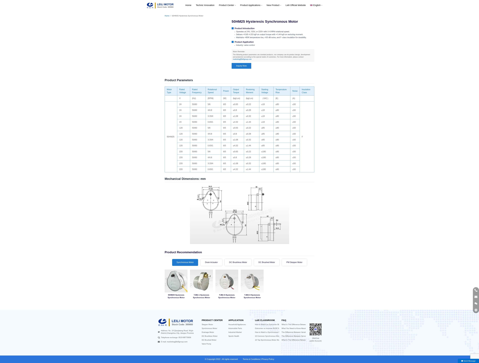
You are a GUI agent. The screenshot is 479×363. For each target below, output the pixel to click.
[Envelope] (476, 297)
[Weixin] (476, 303)
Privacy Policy (268, 359)
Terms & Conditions (251, 359)
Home (167, 16)
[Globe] (476, 310)
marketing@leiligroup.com (242, 59)
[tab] (185, 262)
